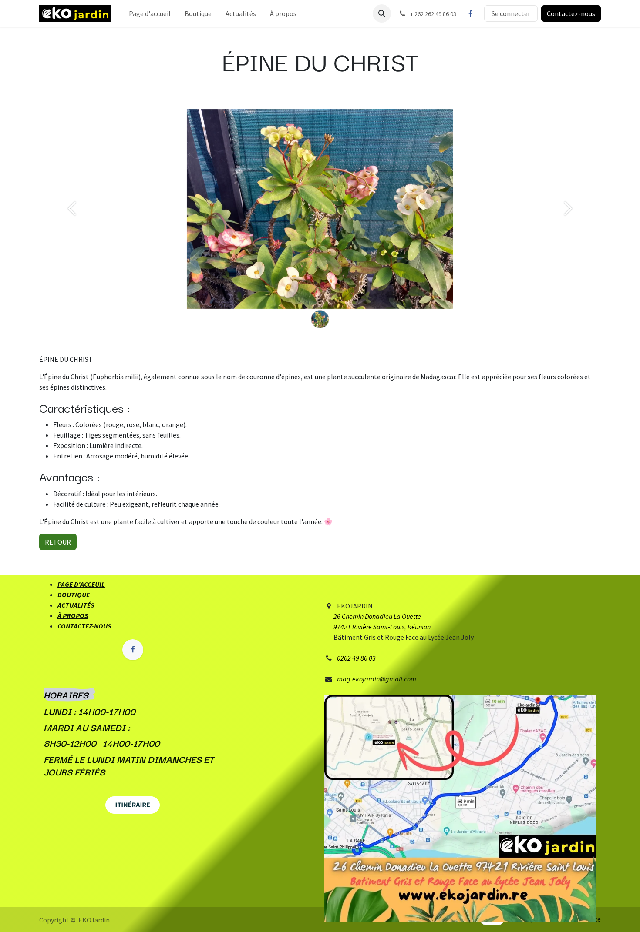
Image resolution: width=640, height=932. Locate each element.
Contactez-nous (571, 13)
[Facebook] (470, 13)
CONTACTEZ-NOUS (84, 625)
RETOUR (58, 542)
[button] (382, 13)
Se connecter (511, 13)
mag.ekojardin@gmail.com (376, 679)
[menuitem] (150, 13)
